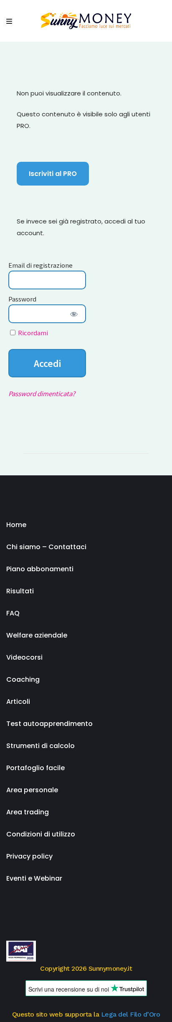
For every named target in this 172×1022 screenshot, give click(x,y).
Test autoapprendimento (49, 723)
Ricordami (32, 332)
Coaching (23, 679)
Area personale (32, 790)
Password (22, 298)
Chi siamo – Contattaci (46, 547)
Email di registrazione (40, 265)
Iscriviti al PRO (53, 173)
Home (16, 525)
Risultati (20, 591)
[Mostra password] (74, 313)
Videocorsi (24, 657)
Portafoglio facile (35, 768)
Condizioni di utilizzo (40, 834)
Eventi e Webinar (34, 878)
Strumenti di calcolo (40, 746)
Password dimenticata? (41, 393)
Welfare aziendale (36, 635)
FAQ (13, 613)
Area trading (27, 812)
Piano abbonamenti (39, 569)
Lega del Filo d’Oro (130, 1014)
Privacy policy (29, 856)
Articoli (18, 701)
